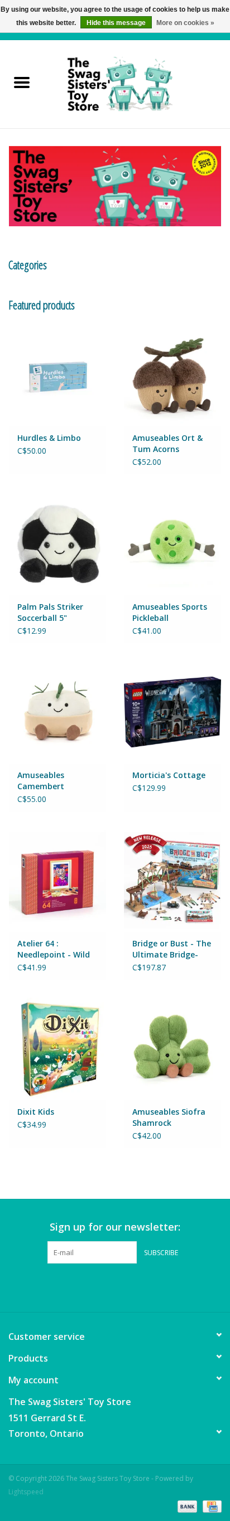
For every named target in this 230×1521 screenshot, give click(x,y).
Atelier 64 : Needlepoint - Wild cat (53, 949)
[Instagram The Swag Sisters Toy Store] (125, 1286)
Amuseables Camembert (40, 780)
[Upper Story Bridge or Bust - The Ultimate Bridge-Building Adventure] (172, 880)
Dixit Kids (35, 1111)
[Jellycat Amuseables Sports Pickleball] (172, 543)
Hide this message (116, 23)
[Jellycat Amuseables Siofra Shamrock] (172, 1048)
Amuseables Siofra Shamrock (168, 1117)
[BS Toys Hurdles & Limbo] (57, 374)
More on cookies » (185, 23)
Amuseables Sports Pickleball (169, 612)
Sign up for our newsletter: (115, 1227)
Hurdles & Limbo (49, 438)
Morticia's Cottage (168, 775)
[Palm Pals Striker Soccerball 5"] (57, 543)
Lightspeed (26, 1491)
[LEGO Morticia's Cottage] (172, 711)
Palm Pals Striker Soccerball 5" (50, 612)
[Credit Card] (210, 1505)
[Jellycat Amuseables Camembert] (57, 711)
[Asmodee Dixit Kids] (57, 1048)
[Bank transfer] (186, 1505)
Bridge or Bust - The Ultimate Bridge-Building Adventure (171, 949)
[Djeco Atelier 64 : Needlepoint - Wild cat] (57, 880)
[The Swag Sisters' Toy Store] (137, 83)
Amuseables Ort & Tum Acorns (167, 443)
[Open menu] (22, 82)
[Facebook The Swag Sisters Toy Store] (105, 1286)
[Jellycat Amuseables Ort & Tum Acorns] (172, 374)
